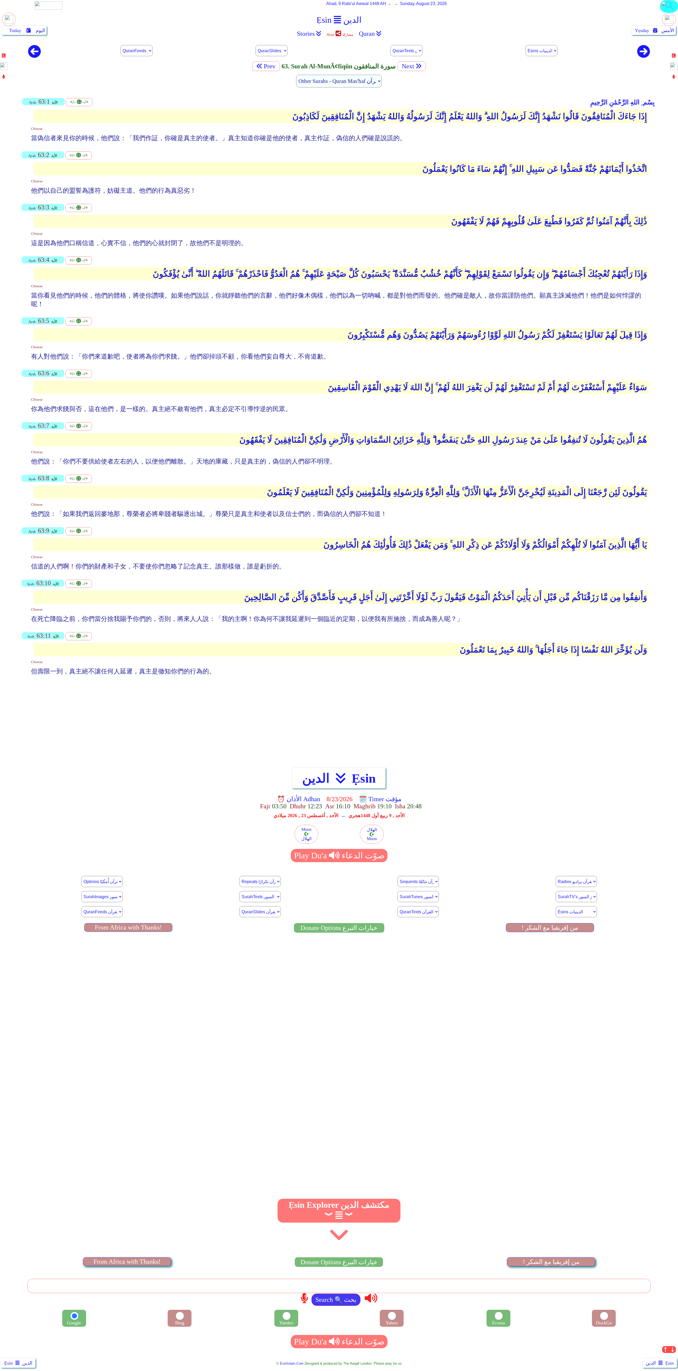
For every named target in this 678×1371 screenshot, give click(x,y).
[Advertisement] (339, 721)
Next (407, 66)
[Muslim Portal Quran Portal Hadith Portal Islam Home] (669, 12)
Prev (270, 66)
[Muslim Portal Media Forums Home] (9, 22)
